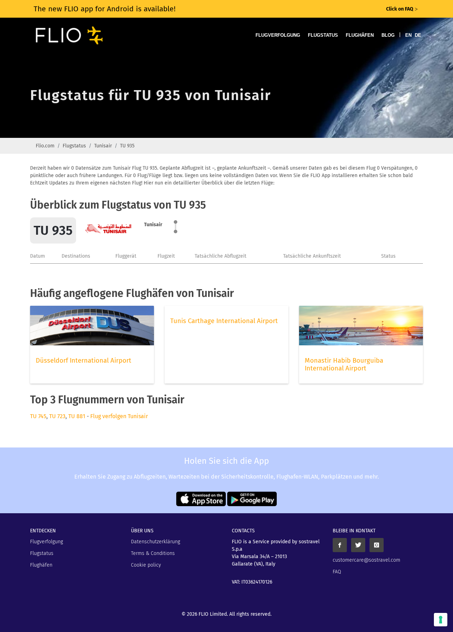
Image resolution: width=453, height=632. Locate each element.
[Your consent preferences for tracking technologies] (440, 619)
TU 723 (57, 416)
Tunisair (103, 146)
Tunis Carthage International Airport (224, 321)
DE (418, 35)
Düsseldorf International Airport (83, 360)
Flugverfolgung (278, 35)
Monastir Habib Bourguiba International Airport (344, 364)
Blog (388, 35)
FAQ (337, 572)
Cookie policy (146, 565)
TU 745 (38, 416)
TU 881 (76, 416)
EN (408, 35)
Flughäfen (360, 35)
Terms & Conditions (153, 553)
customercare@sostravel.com (366, 560)
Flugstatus (323, 35)
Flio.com (45, 146)
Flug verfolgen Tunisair (119, 416)
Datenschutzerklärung (155, 542)
